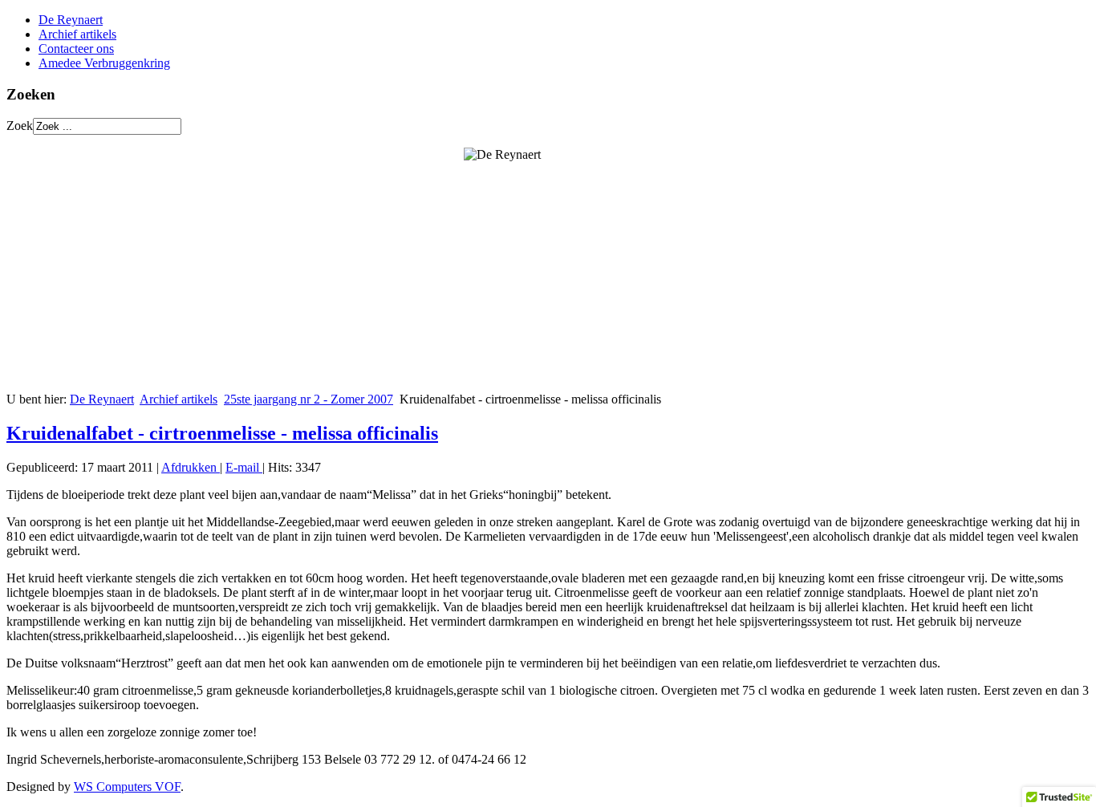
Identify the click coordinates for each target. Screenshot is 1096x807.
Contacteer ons (76, 48)
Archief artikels (77, 34)
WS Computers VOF (127, 786)
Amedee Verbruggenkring (104, 63)
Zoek (19, 125)
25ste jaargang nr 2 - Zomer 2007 (308, 399)
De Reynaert (71, 19)
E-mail (243, 467)
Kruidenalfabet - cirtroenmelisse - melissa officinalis (222, 433)
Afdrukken (190, 467)
